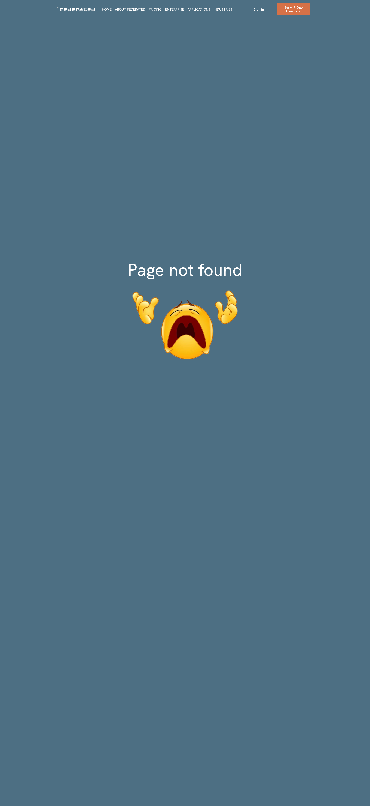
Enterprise (174, 9)
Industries (223, 9)
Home (107, 9)
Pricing (155, 9)
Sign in (259, 9)
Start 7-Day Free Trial (294, 9)
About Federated (130, 9)
